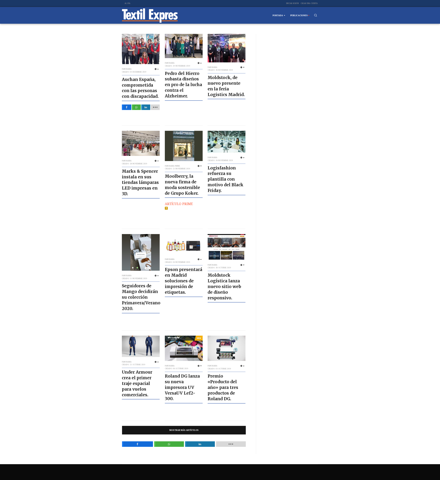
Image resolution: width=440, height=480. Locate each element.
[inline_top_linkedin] (145, 107)
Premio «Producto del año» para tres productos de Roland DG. (223, 387)
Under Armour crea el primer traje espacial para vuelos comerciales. (137, 383)
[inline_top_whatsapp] (136, 107)
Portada (278, 15)
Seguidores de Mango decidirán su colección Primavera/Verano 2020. (141, 297)
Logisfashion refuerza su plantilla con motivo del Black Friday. (225, 179)
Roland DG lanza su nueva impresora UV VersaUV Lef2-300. (182, 387)
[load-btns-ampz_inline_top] (155, 107)
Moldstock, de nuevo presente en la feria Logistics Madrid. (226, 86)
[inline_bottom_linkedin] (200, 444)
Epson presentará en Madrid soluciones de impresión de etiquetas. (183, 281)
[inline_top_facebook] (126, 107)
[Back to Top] (430, 470)
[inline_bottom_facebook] (137, 444)
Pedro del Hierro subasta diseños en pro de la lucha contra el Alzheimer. (183, 85)
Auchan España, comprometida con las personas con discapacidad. (140, 88)
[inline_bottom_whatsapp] (169, 444)
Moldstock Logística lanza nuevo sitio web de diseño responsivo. (224, 287)
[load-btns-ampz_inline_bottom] (231, 444)
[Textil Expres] (150, 15)
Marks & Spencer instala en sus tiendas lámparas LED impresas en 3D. (140, 183)
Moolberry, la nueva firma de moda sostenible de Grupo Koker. (182, 185)
